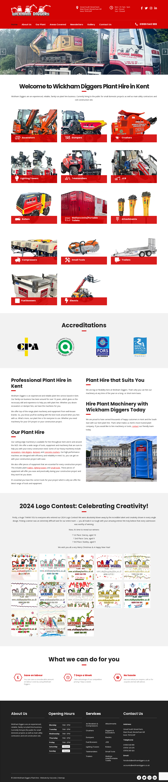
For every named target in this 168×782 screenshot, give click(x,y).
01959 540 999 (148, 24)
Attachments (110, 724)
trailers (30, 467)
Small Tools (110, 752)
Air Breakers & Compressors (92, 725)
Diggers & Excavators (110, 732)
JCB (107, 742)
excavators (15, 452)
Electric (108, 737)
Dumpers (90, 737)
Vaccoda (53, 778)
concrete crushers (52, 452)
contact (135, 426)
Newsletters (76, 24)
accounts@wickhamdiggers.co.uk (136, 765)
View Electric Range (41, 59)
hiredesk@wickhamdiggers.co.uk (136, 760)
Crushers (90, 731)
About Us (26, 24)
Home (14, 24)
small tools (55, 467)
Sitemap (61, 778)
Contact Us (105, 24)
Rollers (108, 747)
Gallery (91, 24)
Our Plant (41, 24)
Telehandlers (91, 752)
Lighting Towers (92, 747)
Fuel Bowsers (91, 742)
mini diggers (27, 452)
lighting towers (40, 467)
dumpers (36, 452)
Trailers (89, 756)
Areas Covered (58, 24)
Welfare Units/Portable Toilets (111, 758)
